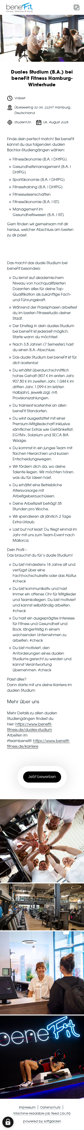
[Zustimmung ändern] (8, 1122)
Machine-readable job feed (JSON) (42, 1113)
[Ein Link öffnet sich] (21, 7)
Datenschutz (50, 1107)
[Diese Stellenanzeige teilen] (76, 7)
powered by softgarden (42, 1121)
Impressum (27, 1107)
